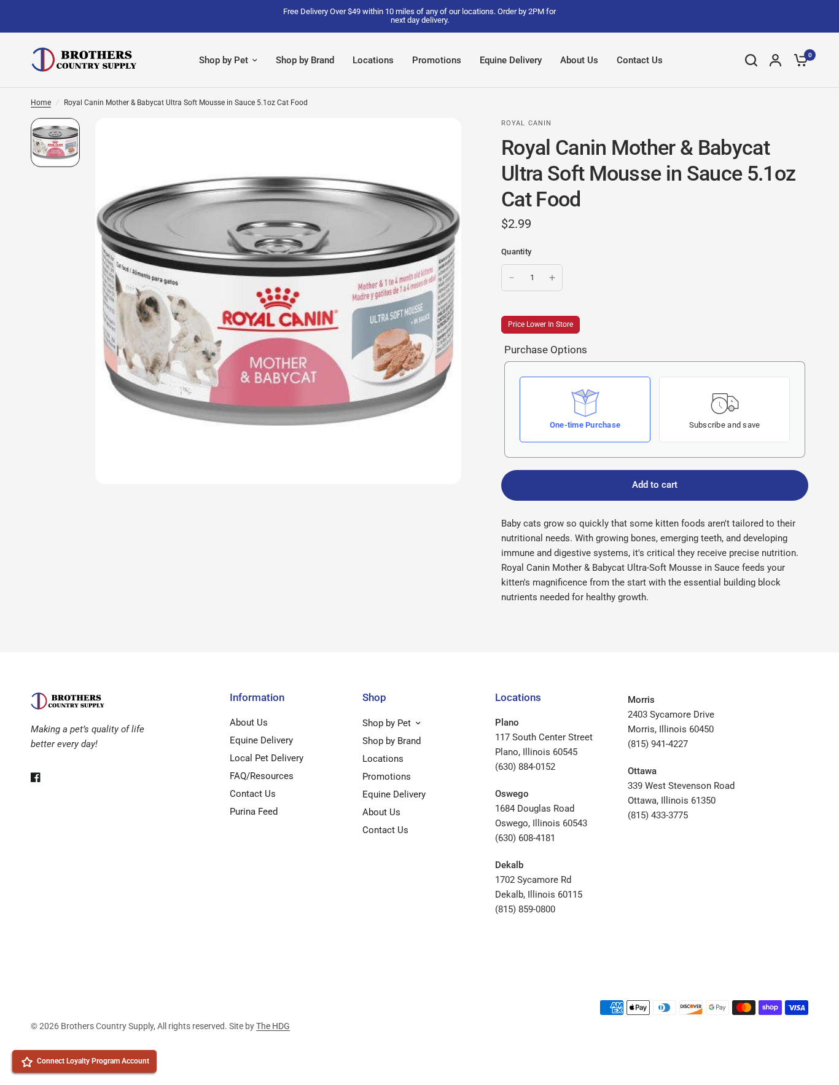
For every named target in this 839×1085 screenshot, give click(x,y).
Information (257, 697)
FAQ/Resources (262, 775)
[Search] (751, 60)
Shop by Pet (223, 60)
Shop (374, 697)
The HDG (273, 1026)
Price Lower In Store (540, 324)
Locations (373, 60)
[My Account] (775, 60)
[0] (797, 60)
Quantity (516, 251)
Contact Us (640, 60)
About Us (579, 60)
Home (41, 102)
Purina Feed (254, 811)
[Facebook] (44, 777)
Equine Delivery (511, 60)
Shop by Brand (305, 60)
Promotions (436, 60)
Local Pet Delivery (266, 758)
